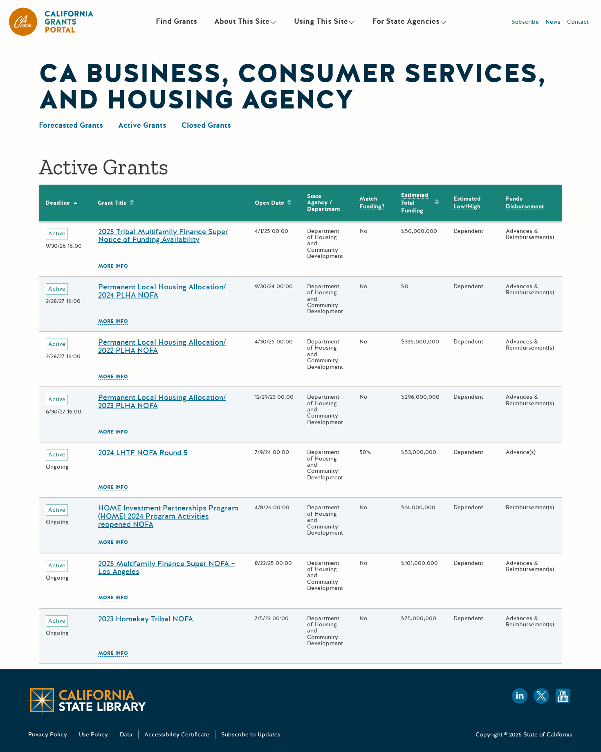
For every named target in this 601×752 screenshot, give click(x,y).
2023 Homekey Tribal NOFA (145, 619)
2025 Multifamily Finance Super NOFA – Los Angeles (166, 568)
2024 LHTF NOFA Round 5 (143, 453)
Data (126, 734)
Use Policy (93, 734)
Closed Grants (206, 125)
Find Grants (176, 21)
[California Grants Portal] (51, 21)
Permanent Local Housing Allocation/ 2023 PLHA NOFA (162, 402)
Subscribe (525, 22)
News (553, 22)
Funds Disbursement (525, 202)
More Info (113, 266)
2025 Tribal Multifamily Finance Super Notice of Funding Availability (163, 236)
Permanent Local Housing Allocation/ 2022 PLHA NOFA (162, 346)
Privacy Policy (47, 734)
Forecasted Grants (71, 125)
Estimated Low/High (467, 202)
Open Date (269, 203)
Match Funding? (369, 202)
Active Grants (142, 125)
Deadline (57, 203)
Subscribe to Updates (250, 734)
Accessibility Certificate (176, 734)
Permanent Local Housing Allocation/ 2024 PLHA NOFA (162, 291)
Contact (578, 22)
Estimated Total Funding (414, 203)
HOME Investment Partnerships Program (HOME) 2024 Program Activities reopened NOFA (168, 516)
